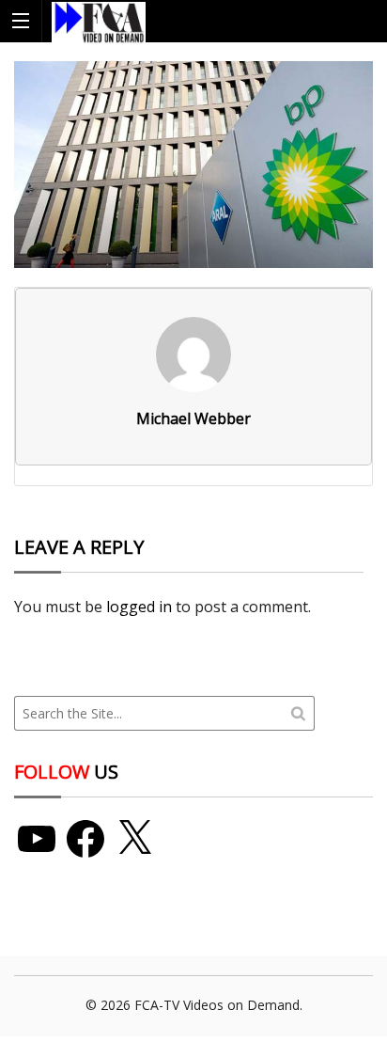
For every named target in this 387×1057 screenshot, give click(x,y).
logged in (139, 606)
